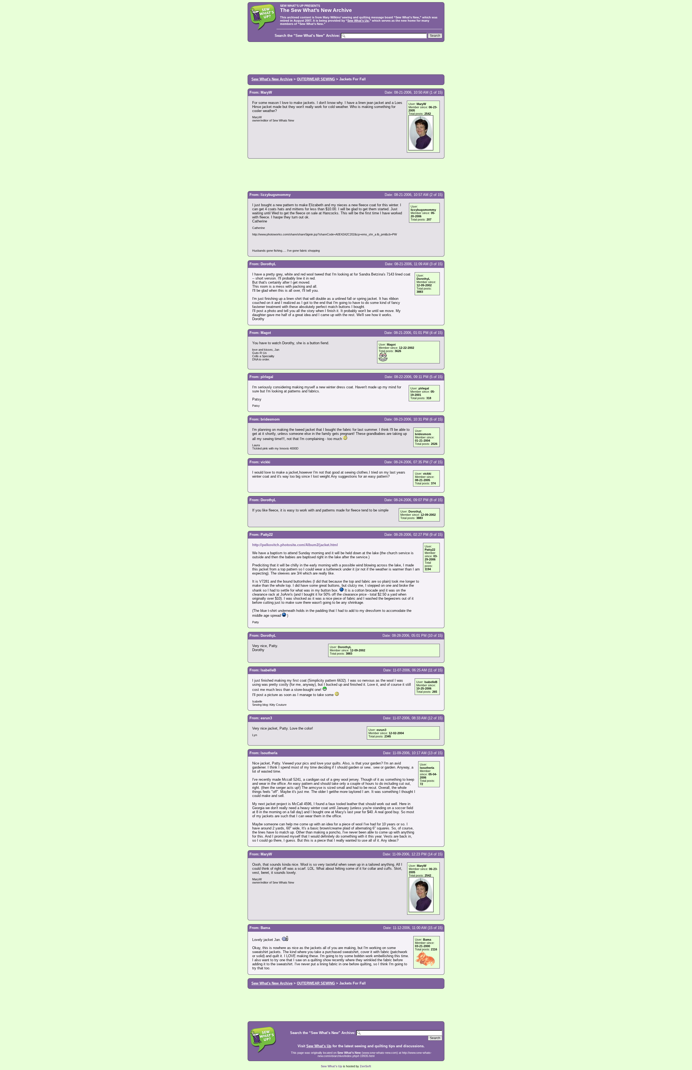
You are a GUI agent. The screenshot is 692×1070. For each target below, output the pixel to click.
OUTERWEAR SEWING (316, 79)
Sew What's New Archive (271, 79)
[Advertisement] (346, 57)
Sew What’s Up (358, 20)
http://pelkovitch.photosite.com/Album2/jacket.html (295, 545)
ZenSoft (365, 1066)
